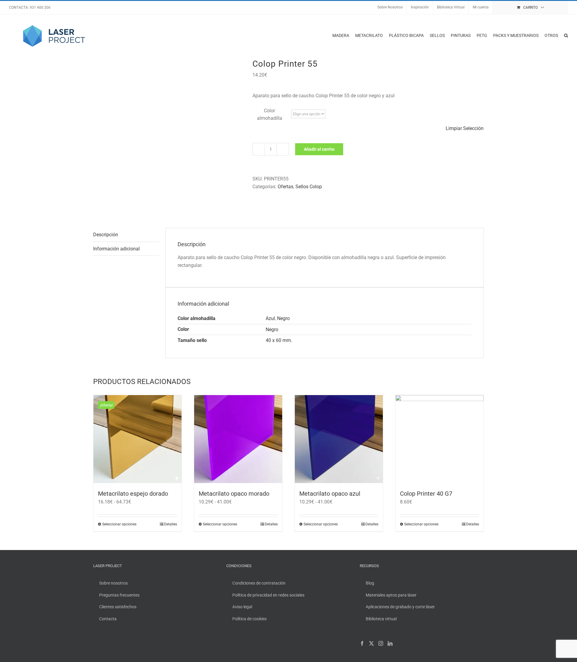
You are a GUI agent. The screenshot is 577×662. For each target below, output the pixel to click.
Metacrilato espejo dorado (133, 493)
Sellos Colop (308, 186)
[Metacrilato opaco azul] (339, 439)
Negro (283, 318)
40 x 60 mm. (279, 340)
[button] (566, 35)
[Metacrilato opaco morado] (238, 439)
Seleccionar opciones (119, 524)
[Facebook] (362, 643)
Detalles (170, 524)
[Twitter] (371, 643)
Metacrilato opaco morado (234, 493)
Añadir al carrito (319, 149)
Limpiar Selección (465, 128)
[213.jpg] (168, 135)
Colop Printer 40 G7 (426, 493)
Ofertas (285, 186)
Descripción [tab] (105, 234)
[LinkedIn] (390, 643)
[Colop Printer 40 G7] (439, 439)
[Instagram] (380, 643)
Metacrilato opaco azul (329, 493)
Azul (270, 318)
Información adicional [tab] (116, 249)
